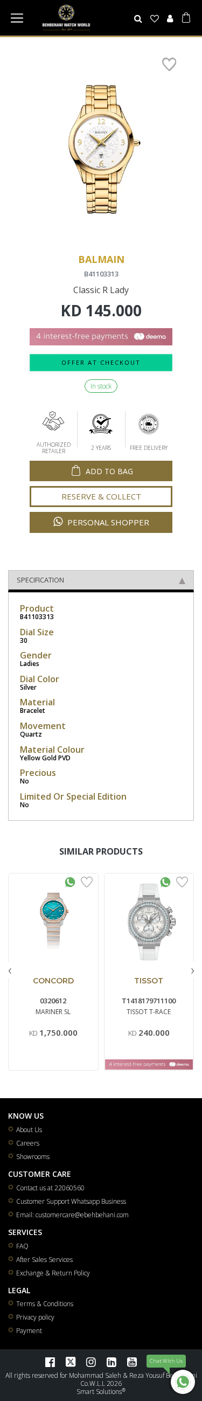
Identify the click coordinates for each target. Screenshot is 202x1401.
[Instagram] (91, 1362)
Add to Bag (109, 471)
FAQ (22, 1246)
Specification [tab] (40, 580)
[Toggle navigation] (17, 18)
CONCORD (53, 981)
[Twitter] (70, 1362)
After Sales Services (44, 1259)
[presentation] (9, 969)
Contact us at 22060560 (50, 1187)
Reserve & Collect (101, 496)
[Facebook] (50, 1362)
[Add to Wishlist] (87, 881)
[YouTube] (132, 1362)
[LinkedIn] (111, 1362)
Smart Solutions (99, 1391)
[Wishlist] (155, 18)
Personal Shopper (107, 522)
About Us (29, 1129)
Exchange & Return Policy (53, 1273)
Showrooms (33, 1156)
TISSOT (148, 981)
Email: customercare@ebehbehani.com (72, 1214)
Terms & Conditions (44, 1303)
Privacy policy (35, 1317)
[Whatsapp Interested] (70, 881)
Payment (29, 1330)
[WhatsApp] (183, 1382)
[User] (169, 18)
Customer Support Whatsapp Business (71, 1201)
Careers (27, 1143)
